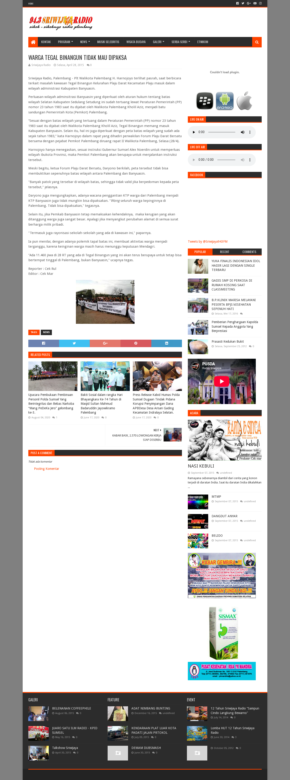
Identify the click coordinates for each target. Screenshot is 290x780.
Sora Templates (53, 774)
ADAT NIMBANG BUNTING (150, 708)
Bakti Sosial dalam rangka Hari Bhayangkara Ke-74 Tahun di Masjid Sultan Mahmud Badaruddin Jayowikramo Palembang (102, 403)
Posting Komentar (46, 468)
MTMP (216, 496)
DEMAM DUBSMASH (146, 748)
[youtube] (255, 3)
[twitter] (243, 3)
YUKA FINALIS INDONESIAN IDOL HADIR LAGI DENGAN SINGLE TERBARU (236, 265)
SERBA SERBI (179, 41)
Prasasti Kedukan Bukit (228, 341)
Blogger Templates (79, 774)
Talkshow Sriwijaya (65, 748)
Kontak (46, 41)
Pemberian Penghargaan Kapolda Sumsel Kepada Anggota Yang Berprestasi (235, 326)
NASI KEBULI (201, 466)
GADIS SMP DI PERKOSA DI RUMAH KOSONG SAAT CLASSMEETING (232, 285)
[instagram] (260, 3)
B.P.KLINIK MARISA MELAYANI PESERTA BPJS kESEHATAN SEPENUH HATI (234, 304)
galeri (157, 41)
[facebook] (237, 3)
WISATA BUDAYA (136, 41)
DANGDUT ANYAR (224, 516)
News (83, 41)
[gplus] (249, 3)
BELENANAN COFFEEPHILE (71, 708)
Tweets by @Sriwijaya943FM (207, 241)
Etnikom (202, 41)
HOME (30, 3)
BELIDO (217, 535)
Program (64, 41)
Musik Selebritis (108, 41)
